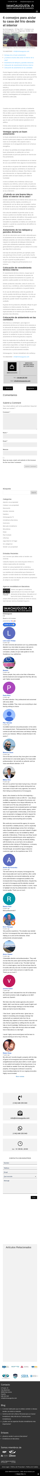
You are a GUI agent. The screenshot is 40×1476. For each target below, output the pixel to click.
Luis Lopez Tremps (9, 641)
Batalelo (5, 670)
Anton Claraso (7, 954)
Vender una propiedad (10, 547)
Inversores (6, 523)
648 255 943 (5, 1396)
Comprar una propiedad (11, 505)
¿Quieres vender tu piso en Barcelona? (14, 1436)
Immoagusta (9, 29)
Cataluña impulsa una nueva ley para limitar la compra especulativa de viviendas (20, 1277)
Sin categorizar (20, 31)
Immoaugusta (7, 614)
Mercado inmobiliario (10, 526)
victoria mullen (8, 988)
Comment (6, 412)
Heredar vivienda (8, 511)
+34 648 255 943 (12, 1)
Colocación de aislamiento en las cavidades (18, 68)
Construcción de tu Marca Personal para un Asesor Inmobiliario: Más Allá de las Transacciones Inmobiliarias (19, 1416)
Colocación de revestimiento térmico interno (18, 65)
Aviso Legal (5, 1467)
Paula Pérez (7, 695)
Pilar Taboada (7, 723)
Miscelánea (6, 529)
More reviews (20, 1076)
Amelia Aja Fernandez (10, 867)
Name (5, 432)
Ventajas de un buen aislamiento (15, 55)
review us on (8, 624)
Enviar (34, 1197)
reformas (6, 538)
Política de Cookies (32, 1467)
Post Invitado (7, 535)
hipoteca (6, 514)
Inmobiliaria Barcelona (10, 520)
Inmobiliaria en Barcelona (10, 1439)
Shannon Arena (8, 752)
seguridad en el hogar (10, 541)
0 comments (15, 33)
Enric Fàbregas (8, 927)
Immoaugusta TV (8, 517)
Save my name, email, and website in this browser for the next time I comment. (19, 461)
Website (5, 449)
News (12, 31)
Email (5, 441)
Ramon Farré (7, 906)
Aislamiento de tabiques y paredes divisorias (18, 63)
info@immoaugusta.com (27, 1)
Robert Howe (7, 1053)
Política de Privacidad (18, 1467)
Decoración (6, 508)
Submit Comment (30, 466)
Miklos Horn (7, 780)
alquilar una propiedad (10, 502)
